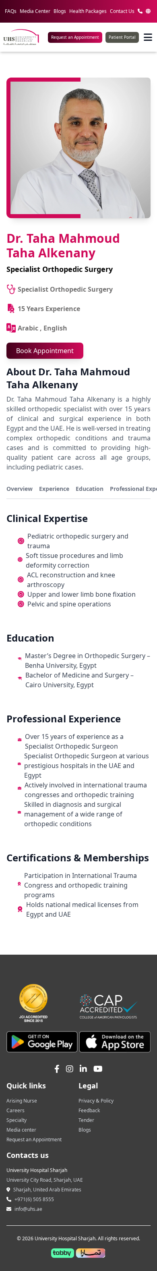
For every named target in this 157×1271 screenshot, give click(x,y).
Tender (86, 1120)
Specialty (16, 1120)
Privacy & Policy (96, 1100)
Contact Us (122, 11)
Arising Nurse (21, 1100)
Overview (19, 488)
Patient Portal (122, 37)
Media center (21, 1129)
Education (89, 488)
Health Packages (88, 11)
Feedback (89, 1110)
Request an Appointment (75, 37)
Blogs (60, 11)
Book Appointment (45, 350)
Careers (15, 1110)
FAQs (11, 11)
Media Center (35, 11)
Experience (54, 488)
